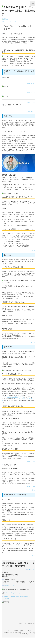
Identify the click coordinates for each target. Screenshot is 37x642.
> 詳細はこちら (31, 83)
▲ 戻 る (33, 250)
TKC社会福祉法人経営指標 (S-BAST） (14, 397)
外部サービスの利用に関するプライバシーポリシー (21, 630)
